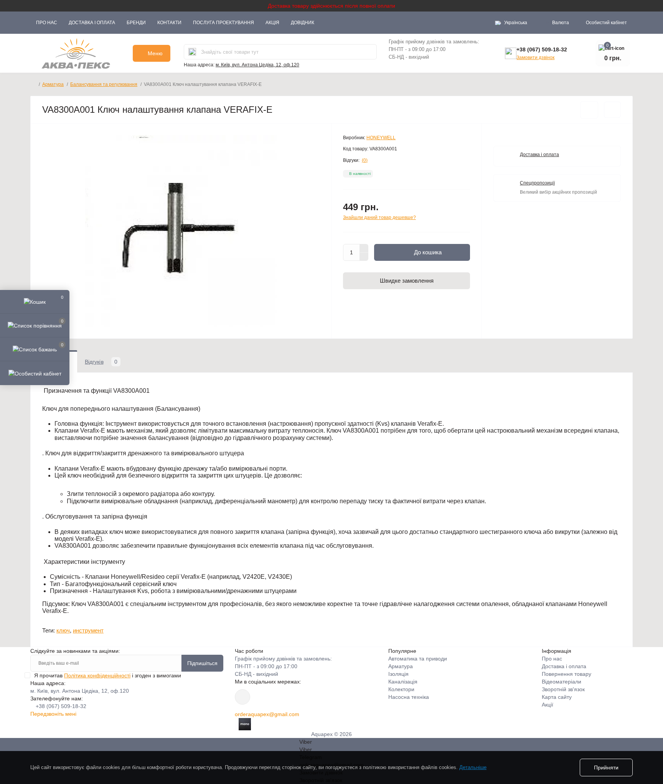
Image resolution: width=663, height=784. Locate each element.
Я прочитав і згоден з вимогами (107, 675)
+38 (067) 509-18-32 (541, 49)
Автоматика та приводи (417, 659)
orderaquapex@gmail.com (267, 714)
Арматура (53, 84)
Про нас (46, 22)
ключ (63, 630)
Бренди (136, 22)
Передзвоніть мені (53, 714)
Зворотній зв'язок (563, 689)
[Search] (192, 51)
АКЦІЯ (272, 22)
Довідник (302, 22)
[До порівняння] (612, 110)
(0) (365, 160)
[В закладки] (589, 110)
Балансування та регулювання (103, 84)
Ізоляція (398, 674)
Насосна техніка (408, 697)
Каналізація (402, 682)
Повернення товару (566, 674)
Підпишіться (202, 663)
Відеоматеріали (561, 682)
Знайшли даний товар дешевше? (379, 217)
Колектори (401, 689)
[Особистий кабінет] (34, 373)
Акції (547, 705)
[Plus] (364, 248)
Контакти (169, 22)
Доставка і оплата (92, 22)
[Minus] (364, 257)
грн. (556, 22)
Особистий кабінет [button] (606, 22)
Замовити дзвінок (535, 57)
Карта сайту (557, 697)
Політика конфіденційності (97, 675)
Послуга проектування (223, 22)
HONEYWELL (381, 137)
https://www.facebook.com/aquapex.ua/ (242, 697)
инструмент (88, 630)
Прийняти (606, 767)
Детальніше (473, 767)
